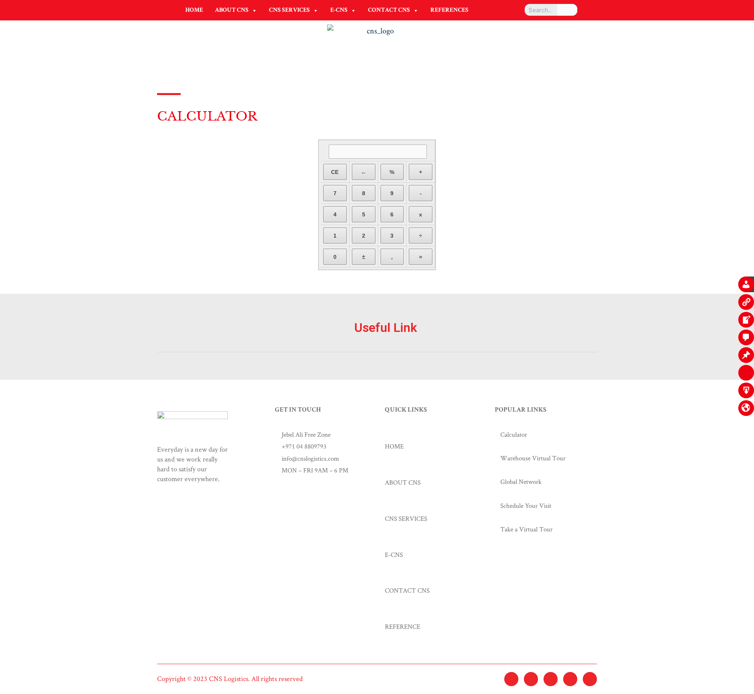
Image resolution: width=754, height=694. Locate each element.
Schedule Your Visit (525, 505)
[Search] (567, 10)
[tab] (377, 336)
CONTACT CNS (389, 10)
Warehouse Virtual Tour (533, 458)
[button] (254, 10)
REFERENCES (449, 10)
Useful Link (385, 327)
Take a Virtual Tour (526, 529)
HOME (194, 10)
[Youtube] (590, 679)
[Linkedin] (570, 679)
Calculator (513, 434)
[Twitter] (511, 679)
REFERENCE (402, 626)
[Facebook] (531, 679)
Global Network (521, 481)
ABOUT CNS (232, 10)
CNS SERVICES (289, 10)
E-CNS (339, 10)
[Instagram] (551, 679)
